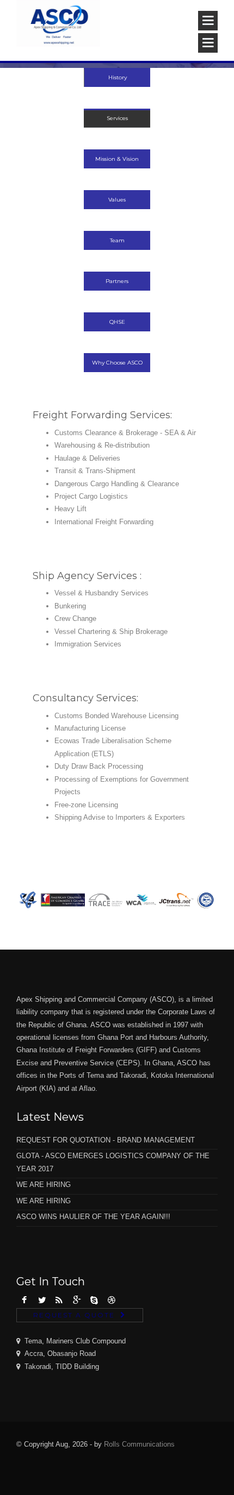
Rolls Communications (139, 1444)
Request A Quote (74, 1315)
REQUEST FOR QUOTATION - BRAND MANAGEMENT (105, 1140)
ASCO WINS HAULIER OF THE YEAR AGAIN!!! (93, 1217)
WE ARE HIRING (43, 1184)
